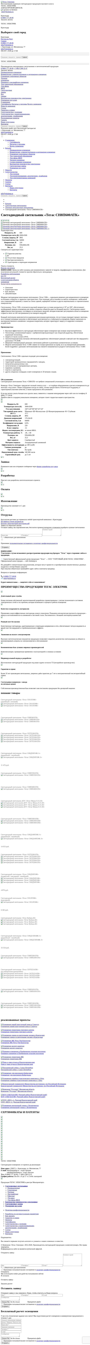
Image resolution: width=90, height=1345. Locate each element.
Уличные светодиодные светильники (19, 207)
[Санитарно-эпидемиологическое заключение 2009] (2, 1135)
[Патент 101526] (2, 1141)
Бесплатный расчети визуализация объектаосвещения (10, 280)
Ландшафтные (12, 1194)
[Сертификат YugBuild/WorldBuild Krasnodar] (2, 1130)
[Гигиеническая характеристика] (2, 1124)
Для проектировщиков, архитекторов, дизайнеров (28, 176)
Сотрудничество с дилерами (11, 112)
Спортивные (12, 1190)
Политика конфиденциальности (17, 1210)
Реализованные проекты (10, 118)
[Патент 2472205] (2, 1157)
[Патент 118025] (2, 1146)
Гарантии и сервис (8, 110)
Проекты (8, 180)
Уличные (10, 1192)
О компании (5, 102)
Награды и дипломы (19, 104)
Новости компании (8, 106)
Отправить (5, 547)
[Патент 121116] (2, 1154)
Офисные (11, 1196)
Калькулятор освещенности (11, 284)
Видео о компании (34, 104)
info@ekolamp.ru (7, 12)
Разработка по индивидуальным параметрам (22, 1214)
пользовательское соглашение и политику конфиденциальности (34, 543)
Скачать (4, 120)
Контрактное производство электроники (25, 164)
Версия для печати (8, 268)
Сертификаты (6, 104)
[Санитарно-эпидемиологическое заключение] (2, 1126)
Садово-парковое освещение (20, 162)
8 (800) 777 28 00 (7, 18)
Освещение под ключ (18, 168)
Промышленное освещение (20, 150)
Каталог (8, 148)
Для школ (11, 1198)
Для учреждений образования (21, 156)
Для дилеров (14, 174)
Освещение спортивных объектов (22, 154)
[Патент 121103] (2, 1148)
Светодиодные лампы (18, 166)
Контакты (4, 124)
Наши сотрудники (7, 122)
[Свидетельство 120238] (2, 1159)
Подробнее (8, 714)
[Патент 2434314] (2, 1137)
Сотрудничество (11, 172)
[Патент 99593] (2, 1150)
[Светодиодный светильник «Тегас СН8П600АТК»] (24, 226)
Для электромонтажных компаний (22, 178)
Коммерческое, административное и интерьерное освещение (32, 152)
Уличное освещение (17, 160)
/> (48, 228)
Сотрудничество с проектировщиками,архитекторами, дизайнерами (15, 115)
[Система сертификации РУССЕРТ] (2, 1132)
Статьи (3, 108)
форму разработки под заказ (47, 466)
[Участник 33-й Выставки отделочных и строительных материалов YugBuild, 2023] (2, 1119)
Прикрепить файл (34, 1302)
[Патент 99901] (2, 1143)
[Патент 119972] (2, 1152)
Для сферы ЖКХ (16, 158)
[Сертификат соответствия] (2, 1128)
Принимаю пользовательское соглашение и (32, 1270)
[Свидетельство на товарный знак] (2, 1117)
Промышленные (13, 1188)
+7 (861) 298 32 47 (20, 68)
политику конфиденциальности (48, 1270)
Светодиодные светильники (15, 205)
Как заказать (10, 1216)
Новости (8, 170)
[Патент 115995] (2, 1139)
